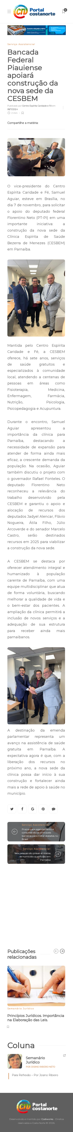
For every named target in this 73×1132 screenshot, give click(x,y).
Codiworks (47, 1119)
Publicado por (29, 105)
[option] (36, 996)
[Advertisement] (36, 904)
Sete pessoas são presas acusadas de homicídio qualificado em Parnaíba (32, 856)
